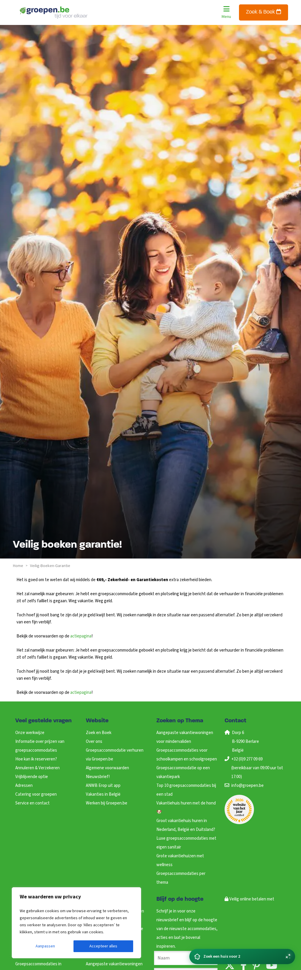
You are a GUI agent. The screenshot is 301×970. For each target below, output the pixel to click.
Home (18, 566)
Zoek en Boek (98, 733)
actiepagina (80, 636)
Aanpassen (45, 946)
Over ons (94, 741)
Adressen (24, 785)
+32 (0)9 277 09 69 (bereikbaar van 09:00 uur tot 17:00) (257, 768)
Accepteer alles (103, 946)
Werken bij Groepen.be (106, 803)
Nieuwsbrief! (98, 777)
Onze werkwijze (29, 733)
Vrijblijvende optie (31, 777)
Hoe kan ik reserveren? (36, 759)
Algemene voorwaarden (107, 768)
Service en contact (32, 803)
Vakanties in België (103, 794)
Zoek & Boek (261, 12)
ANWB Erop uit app (103, 785)
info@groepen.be (247, 785)
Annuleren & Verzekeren (37, 768)
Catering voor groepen (36, 794)
